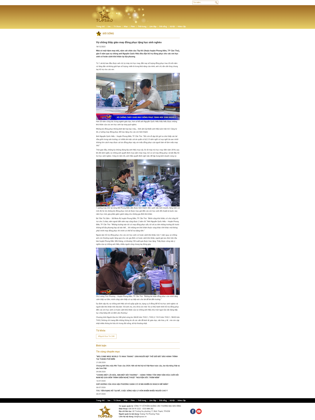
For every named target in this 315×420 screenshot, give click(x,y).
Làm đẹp (153, 26)
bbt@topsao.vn (140, 416)
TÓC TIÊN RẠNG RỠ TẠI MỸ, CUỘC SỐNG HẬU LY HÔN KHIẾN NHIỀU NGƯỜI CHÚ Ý (132, 391)
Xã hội (172, 26)
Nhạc (126, 26)
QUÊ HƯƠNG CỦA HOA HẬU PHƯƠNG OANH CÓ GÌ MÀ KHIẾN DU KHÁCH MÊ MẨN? (132, 384)
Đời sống (163, 26)
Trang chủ (100, 26)
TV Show (117, 26)
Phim (133, 26)
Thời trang (142, 26)
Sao (109, 26)
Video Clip (182, 26)
